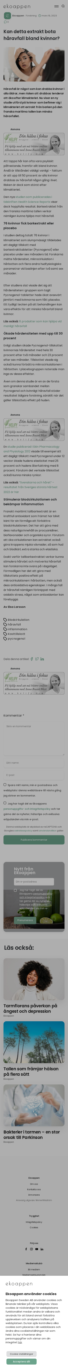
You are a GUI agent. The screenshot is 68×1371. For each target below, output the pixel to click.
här (20, 1342)
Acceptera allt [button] (21, 1361)
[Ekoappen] (19, 1284)
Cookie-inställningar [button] (21, 1354)
